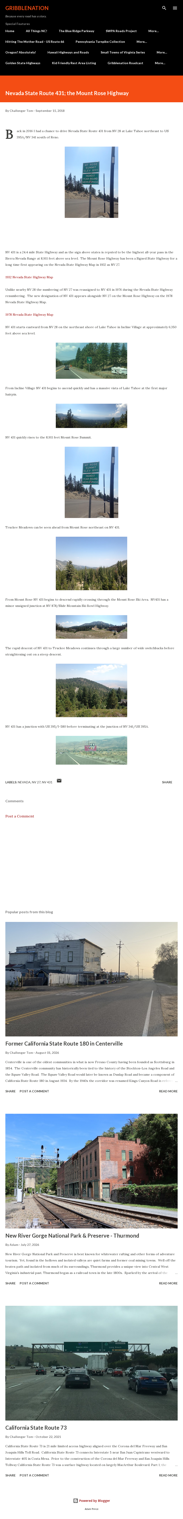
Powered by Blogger (94, 1501)
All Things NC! (36, 31)
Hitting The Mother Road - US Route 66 (34, 41)
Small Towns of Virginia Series (123, 52)
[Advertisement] (91, 864)
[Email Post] (59, 782)
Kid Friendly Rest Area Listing (74, 63)
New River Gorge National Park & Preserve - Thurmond (72, 1235)
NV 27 (36, 782)
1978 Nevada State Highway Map (29, 315)
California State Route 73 (36, 1427)
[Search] (164, 8)
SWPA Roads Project (121, 31)
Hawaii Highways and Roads (68, 52)
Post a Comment (19, 816)
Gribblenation (27, 8)
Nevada (24, 782)
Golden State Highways (22, 63)
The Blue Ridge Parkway (76, 31)
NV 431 (47, 782)
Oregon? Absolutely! (20, 52)
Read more (168, 1091)
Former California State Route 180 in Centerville (64, 1043)
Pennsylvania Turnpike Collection (100, 41)
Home (9, 31)
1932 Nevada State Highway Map (29, 277)
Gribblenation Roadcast (125, 63)
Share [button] (167, 782)
